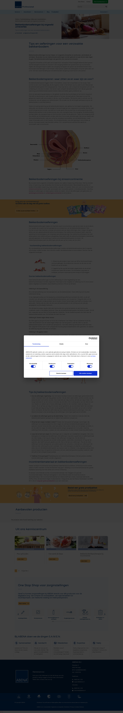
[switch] (52, 366)
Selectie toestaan (61, 373)
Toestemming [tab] (36, 344)
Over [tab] (86, 344)
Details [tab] (61, 344)
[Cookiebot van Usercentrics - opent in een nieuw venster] (90, 338)
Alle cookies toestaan (85, 373)
